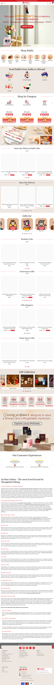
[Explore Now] (14, 136)
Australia (44, 80)
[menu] (2, 3)
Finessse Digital (29, 678)
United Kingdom (27, 80)
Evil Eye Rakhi (17, 61)
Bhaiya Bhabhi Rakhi (30, 62)
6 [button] (30, 45)
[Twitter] (30, 648)
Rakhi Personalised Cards (43, 62)
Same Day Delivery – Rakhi (10, 62)
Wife (41, 230)
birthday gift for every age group (8, 538)
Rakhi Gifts (50, 60)
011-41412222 (23, 673)
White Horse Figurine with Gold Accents (45, 361)
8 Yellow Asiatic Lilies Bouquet (27, 204)
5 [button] (29, 210)
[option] (27, 26)
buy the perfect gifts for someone (24, 502)
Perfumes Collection (14, 388)
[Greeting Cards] (44, 102)
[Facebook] (20, 648)
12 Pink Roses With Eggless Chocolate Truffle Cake (45, 327)
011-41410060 (45, 670)
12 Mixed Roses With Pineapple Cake (27, 327)
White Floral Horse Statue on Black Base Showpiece (9, 361)
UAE (27, 91)
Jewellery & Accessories (27, 104)
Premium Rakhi (4, 61)
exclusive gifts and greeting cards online (29, 488)
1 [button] (23, 45)
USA (9, 80)
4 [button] (27, 45)
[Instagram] (23, 648)
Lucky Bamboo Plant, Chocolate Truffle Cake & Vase (9, 294)
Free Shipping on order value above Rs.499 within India (27, 1)
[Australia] (44, 75)
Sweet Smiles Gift (9, 327)
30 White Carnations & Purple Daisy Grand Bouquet (44, 263)
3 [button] (26, 45)
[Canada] (9, 86)
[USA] (9, 75)
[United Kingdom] (27, 75)
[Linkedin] (34, 648)
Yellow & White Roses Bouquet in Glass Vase (44, 205)
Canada (9, 91)
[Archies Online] (4, 57)
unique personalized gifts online (33, 593)
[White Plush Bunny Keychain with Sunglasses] (15, 465)
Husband (27, 230)
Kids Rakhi (37, 60)
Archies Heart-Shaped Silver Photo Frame (9, 263)
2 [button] (24, 210)
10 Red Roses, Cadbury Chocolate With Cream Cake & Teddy (44, 294)
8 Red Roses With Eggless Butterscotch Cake (27, 294)
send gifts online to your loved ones (17, 612)
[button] (1, 103)
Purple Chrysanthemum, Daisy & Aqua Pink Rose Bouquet (9, 205)
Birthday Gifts (43, 388)
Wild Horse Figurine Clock (27, 360)
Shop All (27, 150)
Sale (9, 104)
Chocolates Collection (28, 388)
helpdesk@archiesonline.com (44, 672)
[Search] (4, 3)
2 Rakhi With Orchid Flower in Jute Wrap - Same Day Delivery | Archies (21, 172)
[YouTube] (27, 648)
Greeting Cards (44, 104)
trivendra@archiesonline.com (26, 675)
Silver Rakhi (23, 60)
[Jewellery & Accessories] (27, 102)
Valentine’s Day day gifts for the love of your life (35, 504)
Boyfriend (13, 230)
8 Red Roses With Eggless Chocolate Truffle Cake (27, 263)
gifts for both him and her (35, 518)
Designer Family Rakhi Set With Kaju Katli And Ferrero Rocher (38, 172)
